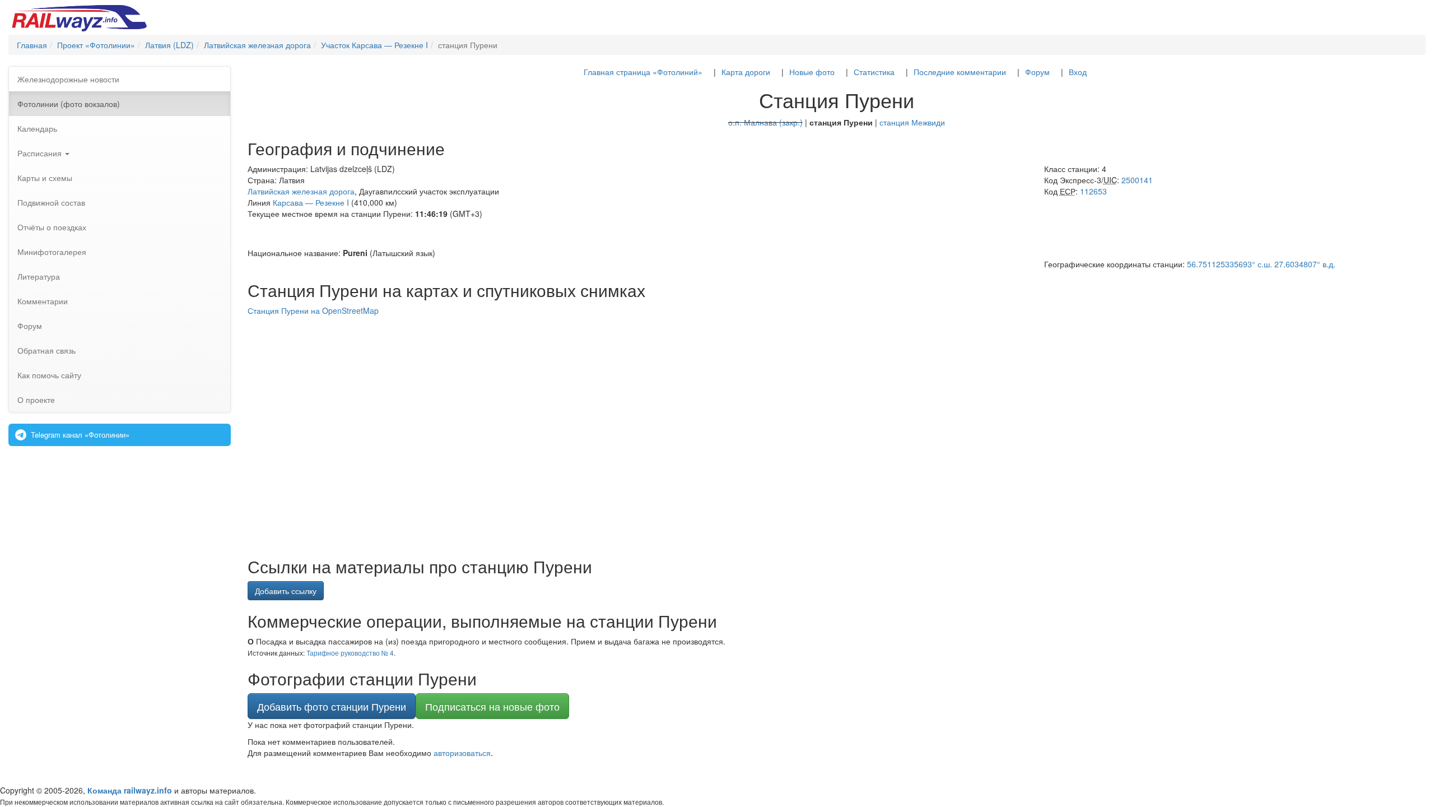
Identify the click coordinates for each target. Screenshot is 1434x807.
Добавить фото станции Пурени (331, 706)
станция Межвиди (912, 122)
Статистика (874, 71)
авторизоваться (462, 752)
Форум (29, 325)
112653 (1093, 191)
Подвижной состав (51, 202)
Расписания (40, 153)
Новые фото (812, 71)
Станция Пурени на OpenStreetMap (313, 310)
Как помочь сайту (49, 375)
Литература (38, 276)
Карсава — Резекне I (311, 202)
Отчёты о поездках (51, 227)
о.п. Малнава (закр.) (765, 122)
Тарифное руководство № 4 (350, 652)
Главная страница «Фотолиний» (643, 71)
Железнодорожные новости (68, 79)
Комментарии (42, 301)
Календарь (37, 128)
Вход (1078, 71)
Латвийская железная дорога (301, 191)
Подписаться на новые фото (492, 706)
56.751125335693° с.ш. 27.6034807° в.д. (1261, 264)
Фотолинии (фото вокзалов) (68, 103)
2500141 (1137, 179)
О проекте (36, 399)
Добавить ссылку (285, 590)
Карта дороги (745, 71)
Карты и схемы (44, 177)
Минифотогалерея (51, 251)
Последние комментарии (960, 71)
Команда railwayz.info (129, 790)
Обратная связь (46, 350)
